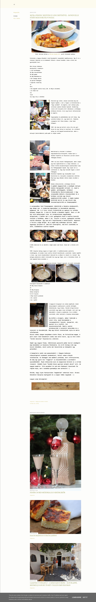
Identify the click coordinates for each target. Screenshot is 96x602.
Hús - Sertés (16, 18)
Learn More (76, 597)
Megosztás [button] (16, 12)
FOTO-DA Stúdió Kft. (55, 54)
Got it (85, 597)
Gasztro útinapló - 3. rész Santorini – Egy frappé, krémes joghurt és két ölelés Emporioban (53, 584)
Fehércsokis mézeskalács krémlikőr (47, 492)
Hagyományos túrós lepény (43, 535)
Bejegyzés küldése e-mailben (42, 401)
